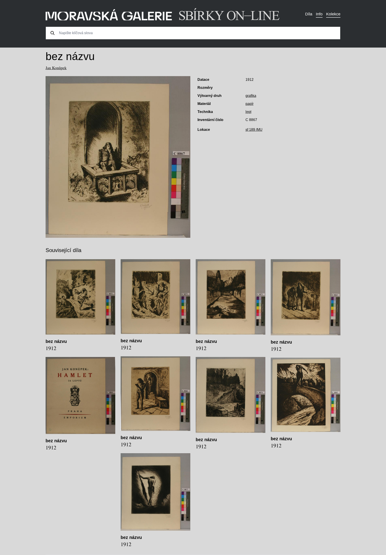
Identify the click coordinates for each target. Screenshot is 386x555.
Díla (308, 14)
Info (319, 14)
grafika (250, 96)
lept (248, 112)
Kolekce (333, 14)
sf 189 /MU (253, 129)
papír (249, 104)
